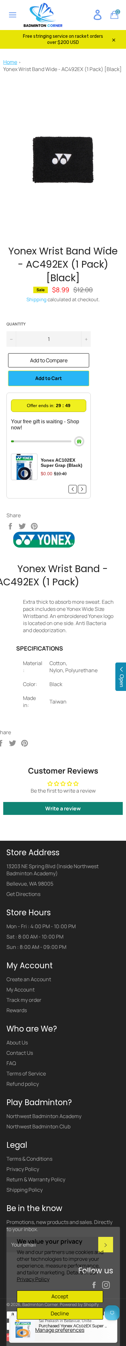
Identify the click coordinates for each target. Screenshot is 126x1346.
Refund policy (22, 1083)
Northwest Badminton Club (38, 1126)
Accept (59, 1296)
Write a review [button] (63, 808)
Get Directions (23, 894)
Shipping (36, 299)
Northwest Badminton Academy (43, 1116)
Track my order (23, 999)
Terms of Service (26, 1073)
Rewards (16, 1010)
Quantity (16, 324)
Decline (60, 1313)
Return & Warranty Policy (35, 1179)
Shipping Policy (24, 1189)
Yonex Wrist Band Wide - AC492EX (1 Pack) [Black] (62, 69)
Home (10, 62)
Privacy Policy (33, 1279)
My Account (20, 989)
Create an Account (28, 979)
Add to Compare (49, 360)
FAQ (11, 1063)
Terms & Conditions (29, 1158)
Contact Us (19, 1052)
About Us (17, 1042)
